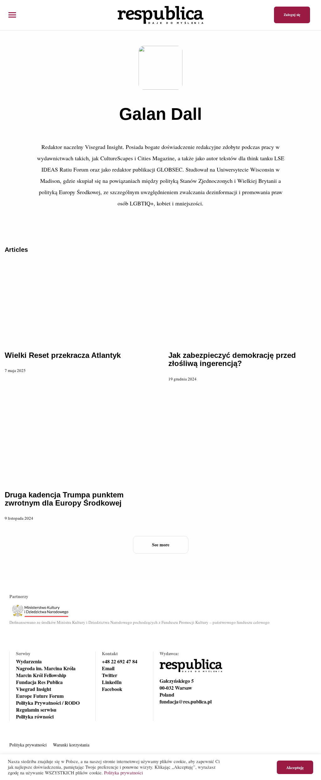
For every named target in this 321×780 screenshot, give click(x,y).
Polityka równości (35, 716)
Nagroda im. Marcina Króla (46, 668)
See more (160, 544)
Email (108, 668)
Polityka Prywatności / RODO (48, 702)
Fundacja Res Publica (39, 682)
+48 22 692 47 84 (119, 661)
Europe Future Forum (40, 695)
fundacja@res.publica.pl (186, 701)
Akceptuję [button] (295, 767)
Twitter (109, 675)
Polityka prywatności (28, 745)
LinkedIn (112, 682)
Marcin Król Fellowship (41, 675)
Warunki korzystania (71, 745)
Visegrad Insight (33, 689)
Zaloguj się (292, 14)
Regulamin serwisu (36, 709)
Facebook (112, 689)
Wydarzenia (29, 661)
